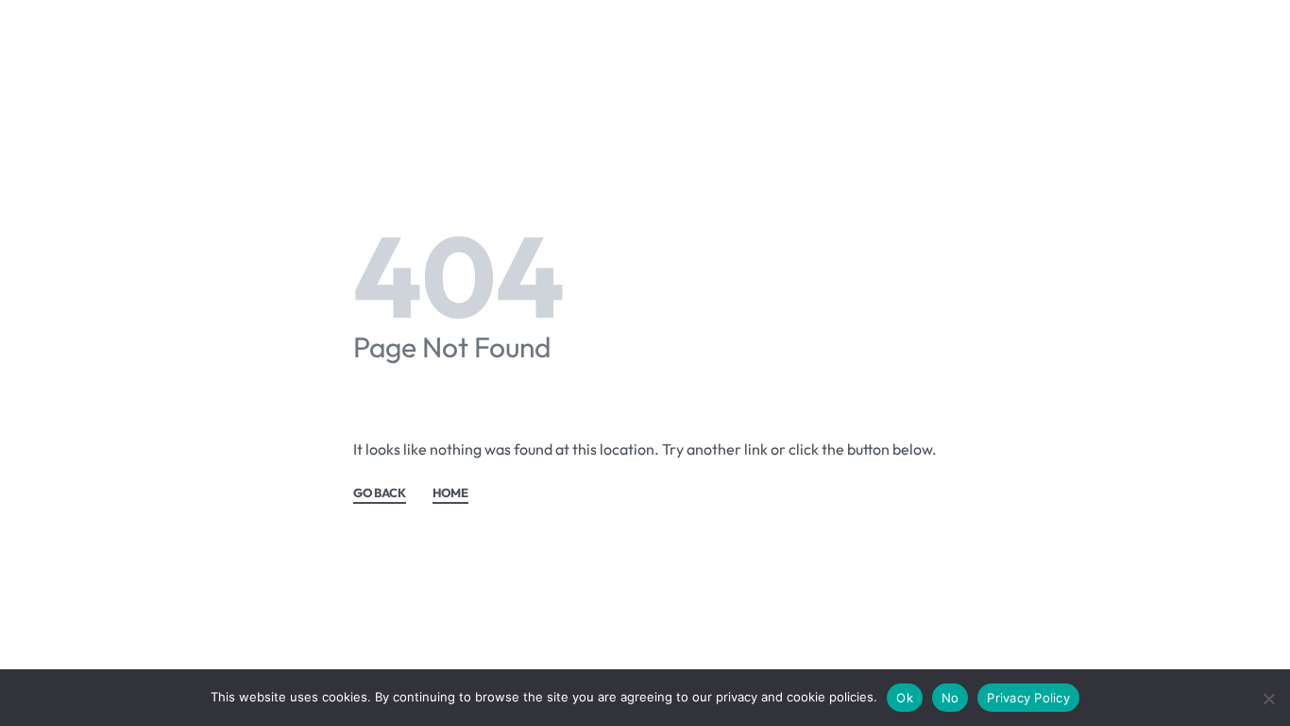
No (950, 697)
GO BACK (379, 493)
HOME (450, 493)
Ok (904, 697)
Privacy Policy (1028, 697)
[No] (1269, 695)
